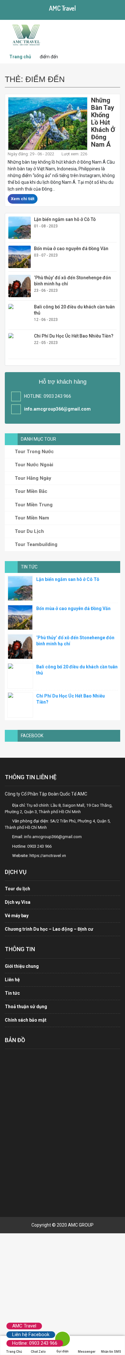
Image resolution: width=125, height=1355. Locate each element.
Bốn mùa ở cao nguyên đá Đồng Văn (71, 248)
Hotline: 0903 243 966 (34, 1343)
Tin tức (12, 993)
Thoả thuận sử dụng (26, 1006)
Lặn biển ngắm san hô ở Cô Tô (65, 219)
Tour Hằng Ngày (32, 478)
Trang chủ (20, 56)
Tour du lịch (17, 888)
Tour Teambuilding (35, 544)
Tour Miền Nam (31, 518)
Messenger (87, 1351)
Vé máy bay (17, 915)
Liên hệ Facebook (30, 1334)
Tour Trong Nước (33, 451)
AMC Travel (24, 1326)
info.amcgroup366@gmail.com (57, 409)
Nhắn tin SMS (111, 1351)
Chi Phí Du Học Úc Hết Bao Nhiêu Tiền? (73, 336)
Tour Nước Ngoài (33, 465)
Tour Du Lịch (28, 531)
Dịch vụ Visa (17, 902)
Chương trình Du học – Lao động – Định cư (49, 929)
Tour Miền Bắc (30, 491)
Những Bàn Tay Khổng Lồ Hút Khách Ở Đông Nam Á (103, 122)
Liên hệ (12, 979)
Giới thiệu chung (22, 966)
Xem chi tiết (22, 198)
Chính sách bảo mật (25, 1020)
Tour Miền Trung (33, 505)
